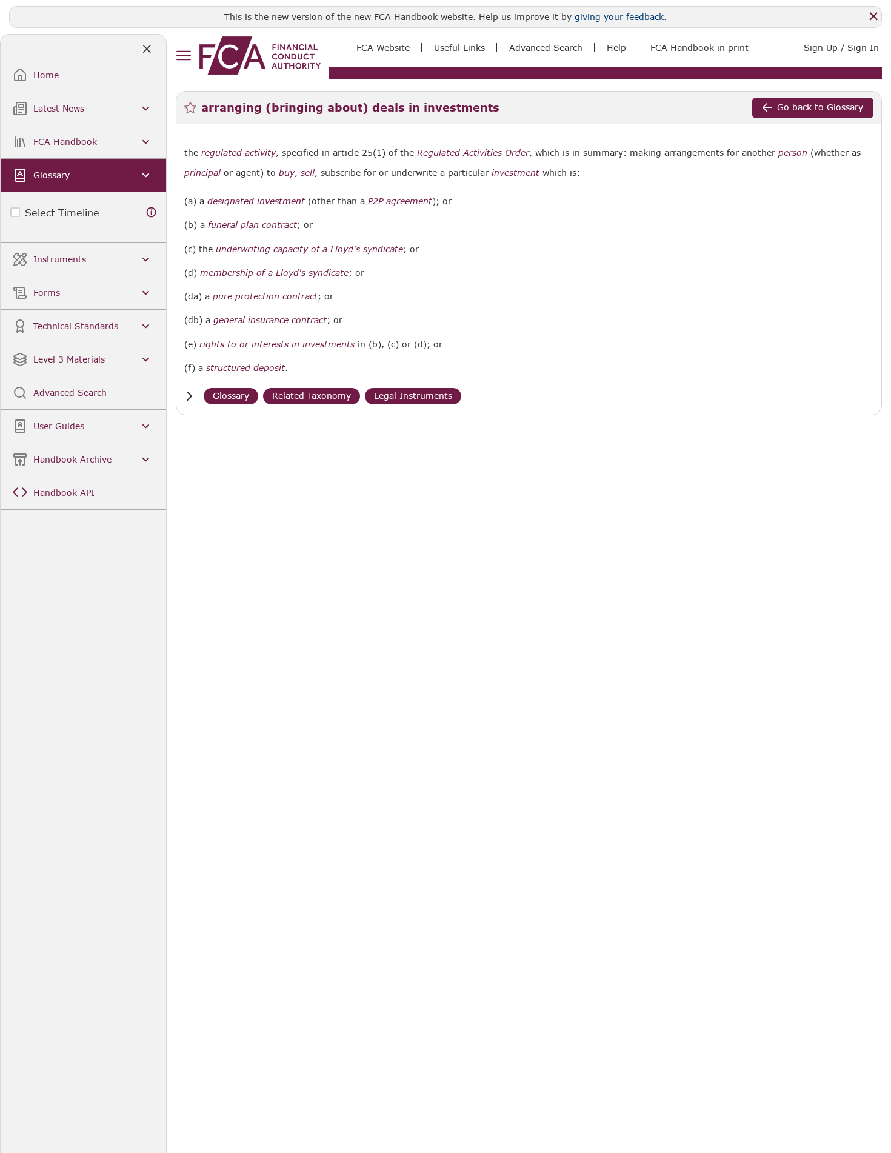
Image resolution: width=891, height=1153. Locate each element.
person (792, 153)
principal (202, 173)
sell (308, 173)
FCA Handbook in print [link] (699, 47)
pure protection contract (265, 296)
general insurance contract (270, 320)
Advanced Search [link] (545, 47)
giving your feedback (619, 17)
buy (287, 173)
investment (515, 173)
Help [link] (616, 47)
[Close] (873, 16)
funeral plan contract (252, 225)
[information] (151, 212)
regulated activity (238, 153)
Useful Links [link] (459, 47)
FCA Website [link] (383, 47)
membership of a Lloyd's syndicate (274, 273)
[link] (260, 55)
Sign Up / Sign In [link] (841, 47)
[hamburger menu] (183, 56)
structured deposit (245, 368)
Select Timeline (62, 212)
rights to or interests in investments (277, 344)
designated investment (256, 201)
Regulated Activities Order (473, 153)
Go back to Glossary (820, 107)
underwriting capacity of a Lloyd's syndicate (309, 249)
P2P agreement (400, 201)
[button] (189, 396)
